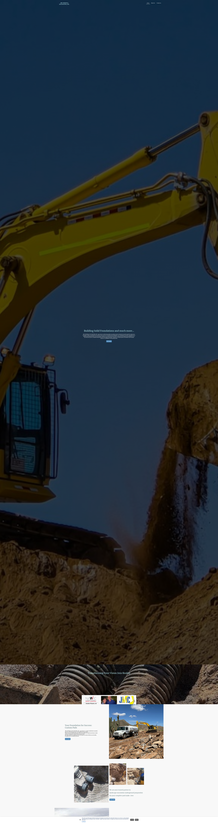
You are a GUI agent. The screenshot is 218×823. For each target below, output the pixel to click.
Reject (136, 819)
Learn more (112, 799)
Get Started (109, 341)
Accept (132, 819)
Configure (84, 821)
